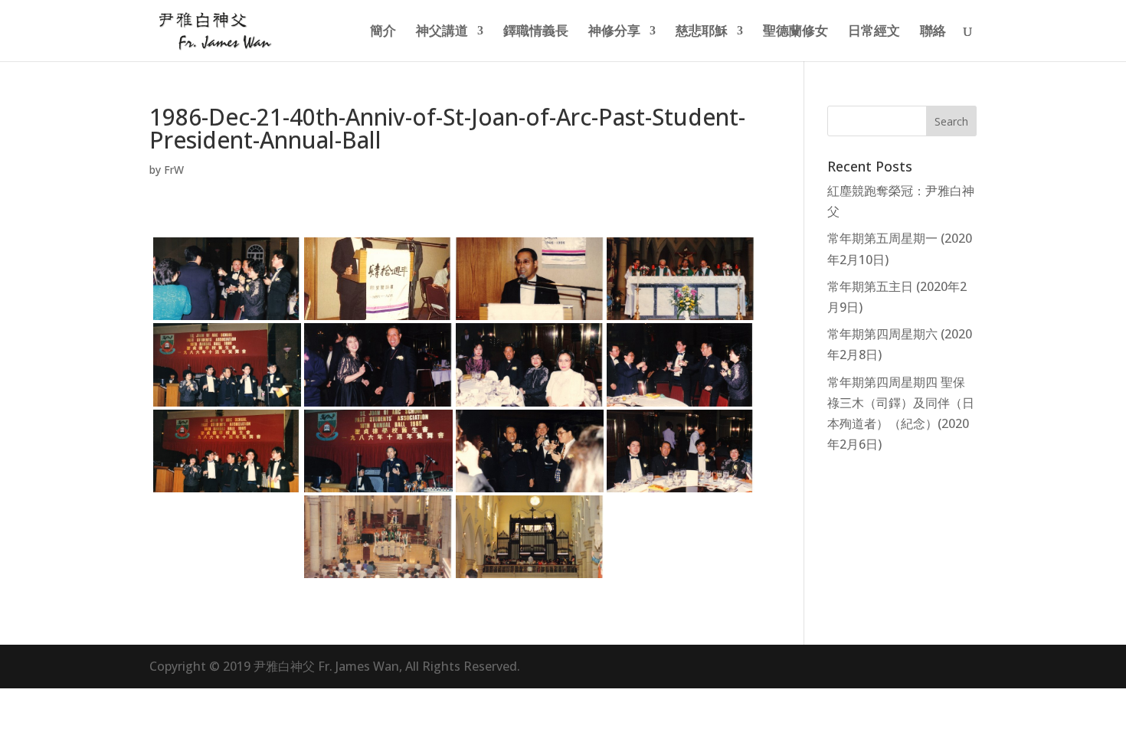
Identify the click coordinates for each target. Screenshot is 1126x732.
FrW (174, 169)
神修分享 (614, 32)
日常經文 (874, 32)
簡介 (383, 32)
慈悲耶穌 (702, 32)
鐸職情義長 (535, 32)
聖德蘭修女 (795, 32)
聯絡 (933, 32)
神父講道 (442, 32)
